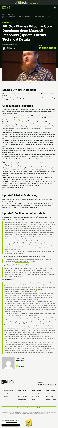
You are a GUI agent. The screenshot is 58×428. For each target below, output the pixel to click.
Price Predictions (22, 393)
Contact (24, 408)
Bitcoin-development (21, 262)
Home (3, 14)
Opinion (6, 396)
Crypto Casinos (49, 393)
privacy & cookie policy (11, 421)
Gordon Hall (12, 48)
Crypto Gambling (50, 396)
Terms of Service (37, 408)
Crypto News (7, 393)
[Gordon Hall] (8, 363)
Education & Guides (36, 393)
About (18, 408)
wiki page (15, 120)
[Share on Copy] (55, 48)
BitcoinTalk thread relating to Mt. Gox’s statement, (21, 217)
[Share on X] (40, 48)
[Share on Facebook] (47, 48)
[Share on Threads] (43, 48)
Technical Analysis (22, 396)
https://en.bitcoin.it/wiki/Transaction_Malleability (20, 291)
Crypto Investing (22, 399)
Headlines (5, 22)
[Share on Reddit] (45, 48)
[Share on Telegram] (50, 48)
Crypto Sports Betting (51, 399)
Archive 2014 (10, 14)
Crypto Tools (21, 402)
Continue (10, 425)
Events (33, 399)
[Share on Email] (52, 48)
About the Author (20, 358)
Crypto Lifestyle (35, 396)
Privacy (29, 408)
